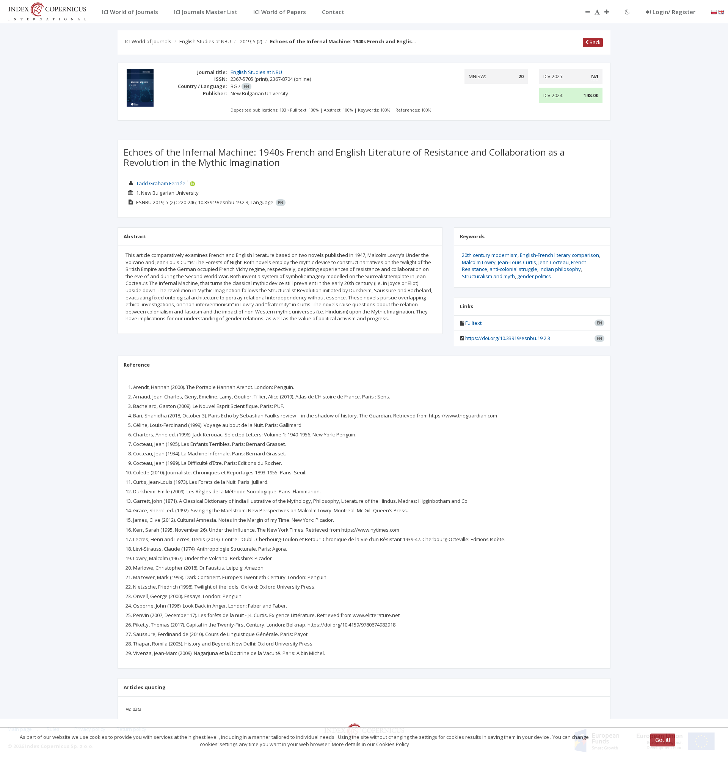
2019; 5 (251, 41)
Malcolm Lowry (479, 262)
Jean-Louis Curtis (517, 262)
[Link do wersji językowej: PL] (714, 11)
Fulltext (473, 323)
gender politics (534, 276)
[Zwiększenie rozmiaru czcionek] (610, 12)
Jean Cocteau (553, 262)
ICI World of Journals (148, 41)
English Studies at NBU (205, 41)
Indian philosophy (560, 269)
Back (594, 42)
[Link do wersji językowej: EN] (721, 11)
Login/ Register (674, 12)
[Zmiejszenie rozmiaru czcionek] (583, 12)
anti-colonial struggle (513, 269)
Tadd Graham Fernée (160, 183)
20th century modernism (490, 255)
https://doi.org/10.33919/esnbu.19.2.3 (507, 338)
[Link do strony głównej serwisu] (47, 10)
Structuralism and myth (488, 276)
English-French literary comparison (559, 255)
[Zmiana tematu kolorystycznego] (627, 12)
